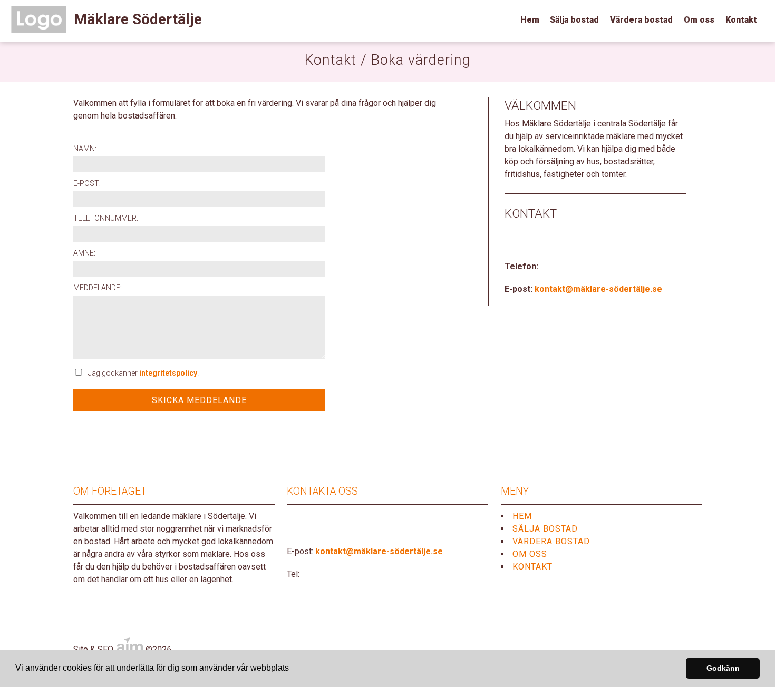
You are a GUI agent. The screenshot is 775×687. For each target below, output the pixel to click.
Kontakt (741, 20)
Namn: (84, 148)
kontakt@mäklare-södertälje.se (598, 289)
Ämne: (84, 253)
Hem (529, 20)
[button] (292, 669)
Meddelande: (97, 287)
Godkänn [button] (723, 668)
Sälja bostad (574, 20)
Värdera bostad (641, 20)
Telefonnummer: (105, 218)
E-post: (87, 183)
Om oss (699, 20)
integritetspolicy (168, 373)
